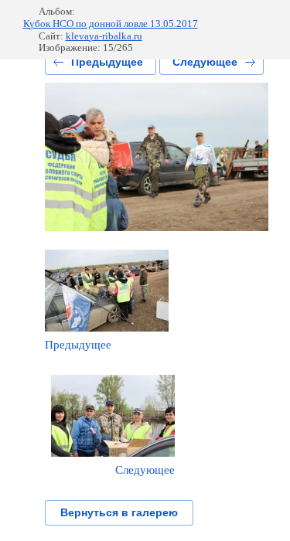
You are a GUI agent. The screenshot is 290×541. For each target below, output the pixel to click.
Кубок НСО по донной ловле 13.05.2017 (110, 23)
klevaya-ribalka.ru (104, 36)
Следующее (204, 62)
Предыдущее (107, 62)
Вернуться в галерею (119, 512)
